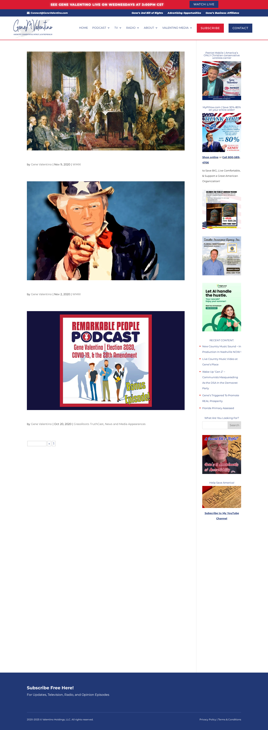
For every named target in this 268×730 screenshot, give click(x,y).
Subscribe (210, 28)
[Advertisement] (221, 597)
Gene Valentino (41, 164)
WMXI (77, 164)
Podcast (99, 27)
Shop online (210, 157)
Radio (131, 27)
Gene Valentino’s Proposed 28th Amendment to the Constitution (84, 158)
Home (83, 27)
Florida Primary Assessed (218, 408)
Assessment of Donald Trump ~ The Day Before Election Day (80, 288)
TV (116, 27)
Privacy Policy (208, 719)
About (149, 27)
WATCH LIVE (203, 4)
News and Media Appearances (125, 424)
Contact (240, 28)
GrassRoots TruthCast (89, 424)
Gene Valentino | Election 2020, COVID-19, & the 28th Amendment (85, 418)
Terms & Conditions (229, 719)
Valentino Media (175, 27)
